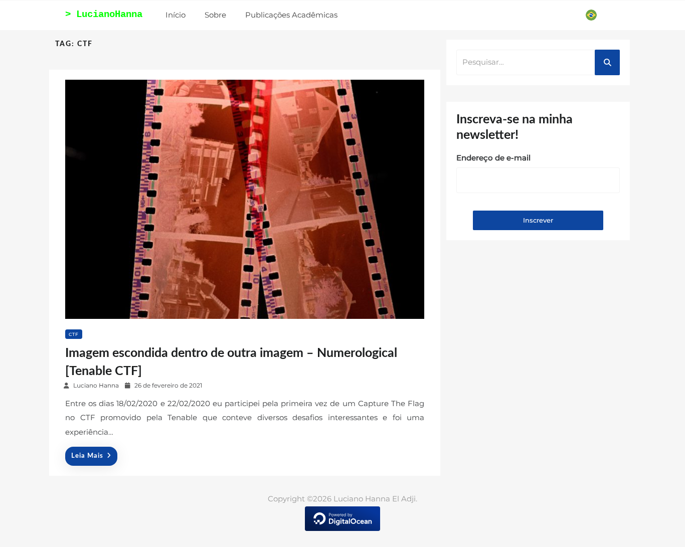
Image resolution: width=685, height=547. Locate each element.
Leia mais (87, 456)
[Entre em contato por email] (572, 15)
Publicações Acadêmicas (291, 15)
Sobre (215, 15)
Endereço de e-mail (493, 157)
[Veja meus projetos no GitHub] (553, 15)
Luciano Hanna (96, 385)
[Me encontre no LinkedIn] (535, 15)
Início (175, 15)
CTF (74, 334)
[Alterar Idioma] (591, 15)
